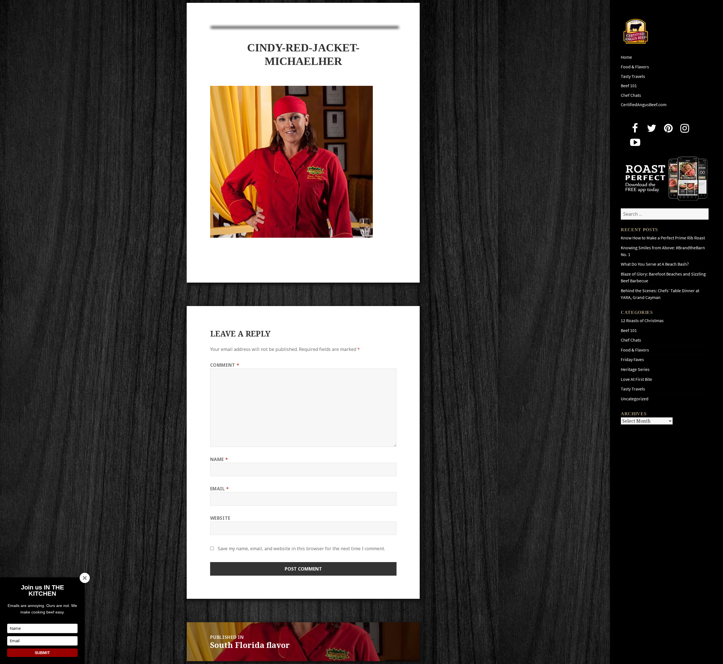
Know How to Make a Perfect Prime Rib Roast (663, 238)
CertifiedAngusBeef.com (644, 105)
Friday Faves (632, 359)
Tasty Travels (633, 76)
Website (220, 518)
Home (626, 57)
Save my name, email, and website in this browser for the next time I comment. (301, 548)
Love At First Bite (636, 379)
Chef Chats (631, 95)
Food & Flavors (635, 67)
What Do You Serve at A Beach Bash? (655, 264)
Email (219, 489)
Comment (224, 365)
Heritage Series (635, 369)
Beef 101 (629, 86)
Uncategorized (634, 399)
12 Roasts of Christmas (642, 321)
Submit (42, 652)
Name (219, 459)
